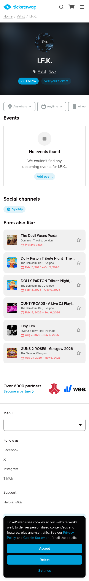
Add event (44, 176)
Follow (31, 81)
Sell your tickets (56, 81)
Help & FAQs (12, 502)
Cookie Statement (37, 538)
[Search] (61, 6)
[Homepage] (19, 7)
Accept (44, 548)
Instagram (10, 469)
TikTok (8, 478)
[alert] (44, 547)
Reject (44, 560)
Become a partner (17, 391)
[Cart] (71, 6)
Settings (44, 570)
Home (8, 16)
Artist (21, 16)
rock (52, 71)
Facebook (10, 450)
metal (42, 71)
